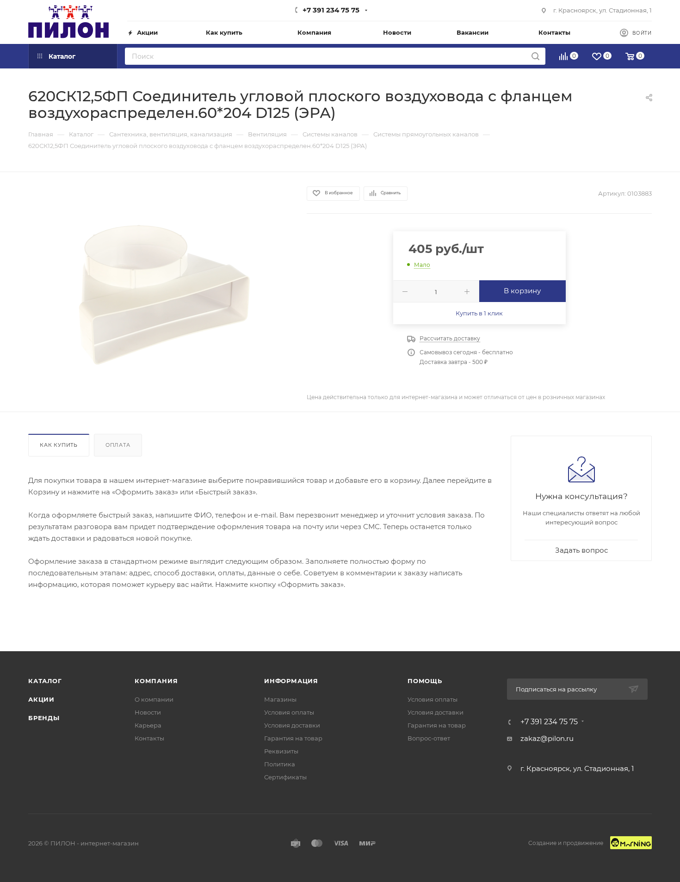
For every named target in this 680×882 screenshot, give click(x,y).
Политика (279, 764)
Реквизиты (281, 751)
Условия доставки (292, 725)
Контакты (149, 738)
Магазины (280, 699)
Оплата (117, 445)
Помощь (425, 681)
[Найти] (535, 56)
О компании (154, 699)
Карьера (148, 725)
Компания (156, 681)
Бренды (44, 718)
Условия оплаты (289, 712)
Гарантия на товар (293, 738)
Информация (291, 681)
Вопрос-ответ (429, 738)
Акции (41, 699)
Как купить (59, 445)
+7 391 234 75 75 (331, 10)
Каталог (45, 681)
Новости (148, 712)
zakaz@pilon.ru (547, 738)
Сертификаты (285, 777)
